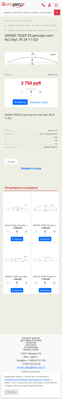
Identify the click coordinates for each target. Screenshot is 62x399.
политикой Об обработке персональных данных (27, 379)
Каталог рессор (31, 338)
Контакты (31, 344)
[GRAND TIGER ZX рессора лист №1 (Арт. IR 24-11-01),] (45, 208)
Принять (11, 392)
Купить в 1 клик (39, 102)
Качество (31, 342)
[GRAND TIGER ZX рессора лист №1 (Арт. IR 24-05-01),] (45, 259)
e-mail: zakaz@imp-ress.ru (31, 367)
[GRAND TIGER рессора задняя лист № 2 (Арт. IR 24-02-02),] (17, 259)
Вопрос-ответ (31, 349)
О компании (31, 347)
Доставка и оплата (31, 340)
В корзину (20, 102)
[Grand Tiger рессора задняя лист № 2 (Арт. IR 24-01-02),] (17, 208)
